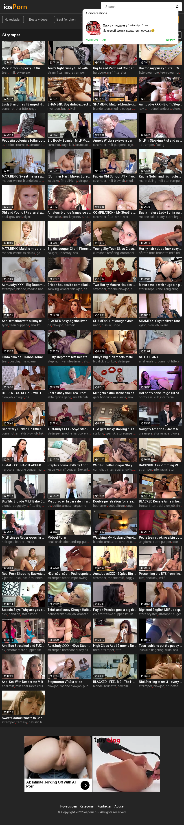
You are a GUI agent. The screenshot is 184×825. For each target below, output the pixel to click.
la (3, 145)
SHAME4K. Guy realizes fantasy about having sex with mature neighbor (160, 321)
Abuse (119, 806)
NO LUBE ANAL (149, 357)
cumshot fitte (167, 361)
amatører (121, 217)
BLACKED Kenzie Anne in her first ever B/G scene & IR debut (160, 501)
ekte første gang (59, 397)
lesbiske (53, 180)
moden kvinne (12, 180)
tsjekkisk (134, 145)
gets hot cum (102, 397)
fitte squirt (44, 650)
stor (123, 72)
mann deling (147, 180)
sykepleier (24, 72)
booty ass (146, 397)
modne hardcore (159, 108)
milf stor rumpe (169, 180)
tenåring (113, 253)
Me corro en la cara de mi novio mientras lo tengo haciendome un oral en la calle (69, 501)
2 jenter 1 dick (11, 578)
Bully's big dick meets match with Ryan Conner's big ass (115, 357)
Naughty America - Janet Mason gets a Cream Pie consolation (160, 429)
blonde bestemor (35, 180)
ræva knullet (37, 686)
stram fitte (55, 72)
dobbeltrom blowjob (62, 614)
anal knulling (39, 325)
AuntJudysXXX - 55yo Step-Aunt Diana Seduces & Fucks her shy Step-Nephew (69, 429)
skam (164, 325)
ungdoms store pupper (155, 542)
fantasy (21, 722)
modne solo (147, 217)
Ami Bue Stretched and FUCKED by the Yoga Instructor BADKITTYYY (23, 645)
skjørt (27, 217)
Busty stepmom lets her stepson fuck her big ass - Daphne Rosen (69, 357)
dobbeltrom (116, 505)
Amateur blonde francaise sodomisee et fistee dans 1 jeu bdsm (69, 212)
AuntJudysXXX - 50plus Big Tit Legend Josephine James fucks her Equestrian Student (115, 573)
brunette (110, 686)
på (49, 325)
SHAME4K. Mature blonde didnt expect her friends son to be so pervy (115, 104)
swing (83, 578)
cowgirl (19, 397)
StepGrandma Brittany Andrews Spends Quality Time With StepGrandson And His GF (69, 465)
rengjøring (171, 289)
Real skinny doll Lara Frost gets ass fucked (69, 393)
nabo (96, 325)
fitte (111, 217)
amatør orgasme (74, 505)
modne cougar (121, 108)
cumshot (8, 108)
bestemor (91, 289)
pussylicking (90, 542)
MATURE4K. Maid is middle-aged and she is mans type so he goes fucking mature (23, 248)
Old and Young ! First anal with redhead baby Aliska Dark (23, 212)
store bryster (148, 614)
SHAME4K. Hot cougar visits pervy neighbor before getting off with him (115, 321)
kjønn (143, 325)
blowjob (58, 325)
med (67, 72)
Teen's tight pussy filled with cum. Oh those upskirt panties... (69, 68)
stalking (98, 433)
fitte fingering (39, 505)
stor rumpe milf (128, 433)
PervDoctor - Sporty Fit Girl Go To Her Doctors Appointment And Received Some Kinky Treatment (23, 68)
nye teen (54, 108)
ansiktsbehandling (85, 397)
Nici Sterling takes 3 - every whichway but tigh (160, 682)
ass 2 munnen (33, 578)
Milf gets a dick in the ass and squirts (115, 393)
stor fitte (22, 108)
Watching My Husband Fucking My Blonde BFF (115, 537)
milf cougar (68, 469)
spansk (110, 433)
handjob (14, 614)
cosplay (15, 361)
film (141, 578)
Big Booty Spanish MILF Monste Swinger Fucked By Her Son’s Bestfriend (69, 140)
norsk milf (45, 469)
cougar (52, 253)
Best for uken (66, 19)
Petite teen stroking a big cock (160, 537)
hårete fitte (147, 253)
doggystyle (20, 505)
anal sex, (152, 578)
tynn (5, 325)
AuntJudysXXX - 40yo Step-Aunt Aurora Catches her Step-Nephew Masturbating (69, 645)
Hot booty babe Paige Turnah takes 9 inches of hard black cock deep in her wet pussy (160, 393)
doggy (129, 578)
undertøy (65, 253)
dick (4, 614)
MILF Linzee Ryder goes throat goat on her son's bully (23, 537)
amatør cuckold (130, 542)
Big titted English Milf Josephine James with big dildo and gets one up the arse (160, 610)
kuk (156, 397)
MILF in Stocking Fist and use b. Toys (160, 140)
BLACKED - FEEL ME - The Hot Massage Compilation (115, 682)
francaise (54, 217)
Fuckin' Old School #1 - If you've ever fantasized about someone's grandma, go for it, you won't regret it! (115, 176)
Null (73, 108)
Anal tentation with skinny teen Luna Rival (23, 321)
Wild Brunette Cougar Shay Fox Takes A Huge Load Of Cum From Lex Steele (115, 465)
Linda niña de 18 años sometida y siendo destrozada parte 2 (23, 357)
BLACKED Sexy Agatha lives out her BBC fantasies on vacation (69, 321)
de (49, 505)
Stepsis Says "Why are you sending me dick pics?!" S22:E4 (23, 610)
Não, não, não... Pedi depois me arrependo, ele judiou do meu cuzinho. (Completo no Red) (69, 573)
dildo (168, 650)
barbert (70, 325)
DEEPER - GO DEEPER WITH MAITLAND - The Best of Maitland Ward (23, 393)
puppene (89, 686)
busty (65, 108)
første (143, 505)
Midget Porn (57, 537)
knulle (129, 614)
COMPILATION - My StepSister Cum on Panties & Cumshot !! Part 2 (115, 212)
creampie (145, 433)
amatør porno (39, 145)
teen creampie (170, 72)
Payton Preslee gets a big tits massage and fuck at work (115, 610)
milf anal (21, 686)
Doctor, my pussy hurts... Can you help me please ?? (160, 68)
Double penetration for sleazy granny (115, 501)
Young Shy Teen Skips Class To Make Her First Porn (115, 248)
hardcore (99, 72)
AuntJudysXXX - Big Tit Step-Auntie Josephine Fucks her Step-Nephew (160, 104)
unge (32, 108)
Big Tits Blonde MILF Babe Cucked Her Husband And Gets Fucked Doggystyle (23, 501)
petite (57, 505)
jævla (142, 108)
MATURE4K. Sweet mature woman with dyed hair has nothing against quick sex (23, 176)
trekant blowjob (89, 469)
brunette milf (84, 145)
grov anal (15, 217)
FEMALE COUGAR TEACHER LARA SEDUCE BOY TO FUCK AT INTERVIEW (23, 465)
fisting (160, 145)
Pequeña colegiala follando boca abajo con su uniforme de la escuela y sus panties (23, 140)
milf (12, 72)
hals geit (8, 542)
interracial (167, 397)
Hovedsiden (13, 19)
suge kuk (67, 145)
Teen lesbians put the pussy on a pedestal (160, 645)
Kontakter (105, 806)
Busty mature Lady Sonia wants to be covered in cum (160, 212)
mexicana (29, 361)
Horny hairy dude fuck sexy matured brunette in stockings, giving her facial (160, 248)
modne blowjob (118, 289)
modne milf (134, 180)
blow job (176, 433)
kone (159, 289)
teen (5, 72)
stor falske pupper (111, 614)
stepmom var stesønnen (65, 361)
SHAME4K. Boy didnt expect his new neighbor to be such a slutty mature (69, 104)
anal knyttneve (72, 217)
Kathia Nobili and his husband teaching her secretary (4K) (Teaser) (160, 176)
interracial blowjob (162, 505)
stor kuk (110, 361)
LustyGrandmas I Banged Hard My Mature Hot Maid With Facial (23, 104)
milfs (30, 542)
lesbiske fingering (151, 650)
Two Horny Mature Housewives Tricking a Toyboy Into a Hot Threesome (115, 285)
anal (5, 217)
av (3, 650)
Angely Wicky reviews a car (113, 140)
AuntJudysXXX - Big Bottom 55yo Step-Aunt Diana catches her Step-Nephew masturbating (23, 285)
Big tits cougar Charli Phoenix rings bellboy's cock (69, 248)
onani (135, 289)
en (95, 614)
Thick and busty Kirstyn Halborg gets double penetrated (69, 610)
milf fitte (113, 72)
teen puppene (19, 325)
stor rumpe (147, 289)
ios (15, 6)
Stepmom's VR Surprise (65, 682)
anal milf (8, 686)
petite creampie (17, 145)
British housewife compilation (69, 285)
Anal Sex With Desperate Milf (22, 682)
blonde (21, 289)
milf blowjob (116, 180)
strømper (78, 72)
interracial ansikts (119, 469)
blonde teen (101, 108)
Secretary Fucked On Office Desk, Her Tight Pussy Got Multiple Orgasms (23, 429)
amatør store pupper (21, 650)
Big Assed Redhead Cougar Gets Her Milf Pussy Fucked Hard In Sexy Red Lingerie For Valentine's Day (115, 68)
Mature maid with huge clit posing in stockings (160, 285)
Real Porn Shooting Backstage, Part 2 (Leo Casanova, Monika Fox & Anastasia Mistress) (23, 573)
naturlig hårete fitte (42, 722)
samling (53, 289)
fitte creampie (149, 72)
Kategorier (87, 806)
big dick (98, 361)
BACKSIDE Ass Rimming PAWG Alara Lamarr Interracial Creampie (160, 465)
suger (177, 614)
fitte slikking (68, 180)
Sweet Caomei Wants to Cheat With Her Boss (23, 718)
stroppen (85, 180)
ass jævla (119, 397)
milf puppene (117, 145)
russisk (107, 325)
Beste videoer (39, 19)
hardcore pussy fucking (78, 650)
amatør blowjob (131, 253)
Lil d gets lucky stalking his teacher (115, 429)
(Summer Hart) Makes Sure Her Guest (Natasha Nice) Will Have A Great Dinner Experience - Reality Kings (69, 176)
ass (75, 253)
